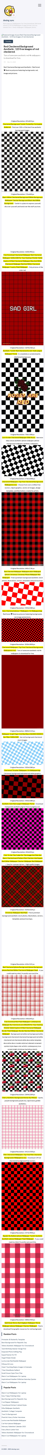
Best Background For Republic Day (14, 1342)
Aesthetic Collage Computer (12, 1411)
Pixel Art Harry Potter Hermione (13, 1417)
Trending (8, 41)
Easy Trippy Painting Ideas (11, 1396)
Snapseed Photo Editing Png (12, 1352)
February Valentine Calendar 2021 (14, 1426)
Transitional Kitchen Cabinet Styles (14, 1405)
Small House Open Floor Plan (12, 1373)
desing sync (8, 20)
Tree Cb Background (9, 1414)
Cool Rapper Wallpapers (10, 1402)
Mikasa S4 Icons (7, 1364)
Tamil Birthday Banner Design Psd (14, 1349)
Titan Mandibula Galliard (11, 1370)
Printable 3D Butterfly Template (13, 1339)
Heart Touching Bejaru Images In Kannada (17, 1367)
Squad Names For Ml (9, 1355)
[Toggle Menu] (39, 5)
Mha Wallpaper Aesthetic (11, 1408)
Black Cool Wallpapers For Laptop (14, 1376)
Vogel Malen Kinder (9, 1358)
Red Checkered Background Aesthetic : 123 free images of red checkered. (21, 49)
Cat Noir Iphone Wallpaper (11, 1423)
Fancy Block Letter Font (10, 1429)
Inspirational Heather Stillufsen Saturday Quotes (19, 1379)
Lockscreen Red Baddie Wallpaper (14, 1361)
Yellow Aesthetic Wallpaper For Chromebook (18, 1346)
